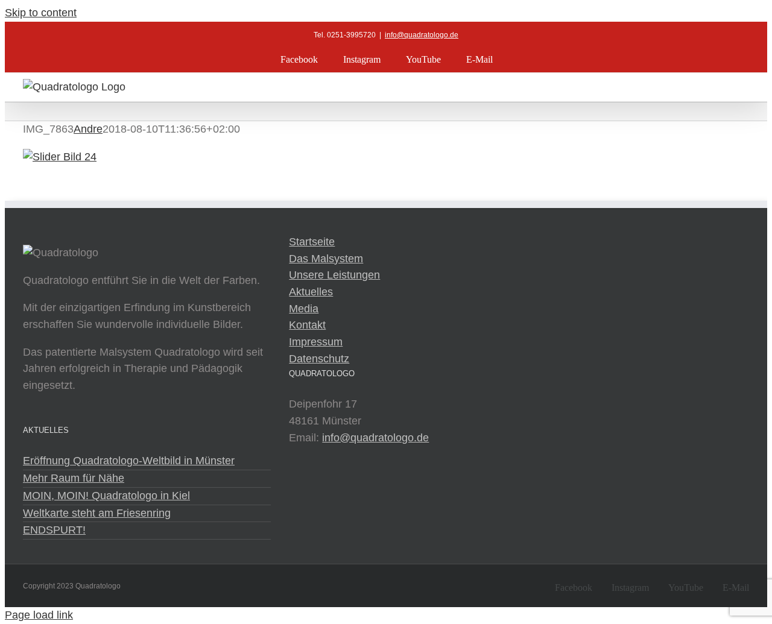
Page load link (39, 615)
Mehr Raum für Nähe (73, 478)
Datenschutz (319, 359)
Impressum (316, 342)
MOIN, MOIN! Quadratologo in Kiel (106, 496)
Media (303, 309)
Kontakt (307, 325)
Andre (88, 129)
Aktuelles (311, 292)
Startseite (312, 242)
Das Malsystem (326, 259)
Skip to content (41, 13)
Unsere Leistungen (334, 275)
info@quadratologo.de (421, 35)
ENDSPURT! (54, 530)
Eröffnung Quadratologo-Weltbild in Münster (129, 461)
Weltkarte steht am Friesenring (97, 513)
